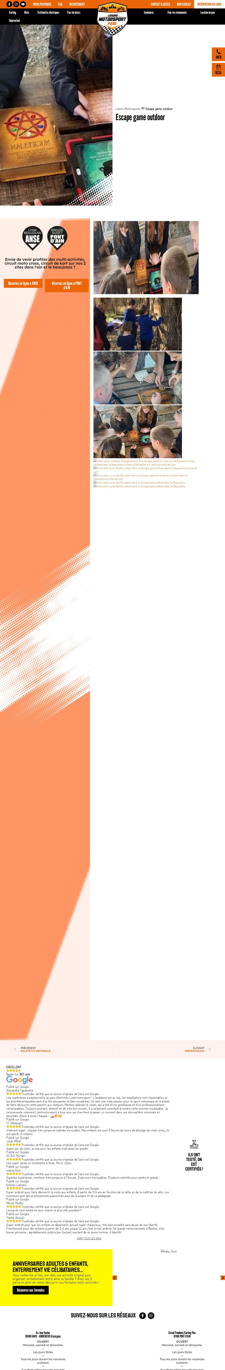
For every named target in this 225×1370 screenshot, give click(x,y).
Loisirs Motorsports (128, 108)
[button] (114, 1277)
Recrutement (77, 4)
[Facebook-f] (9, 4)
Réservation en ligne (209, 4)
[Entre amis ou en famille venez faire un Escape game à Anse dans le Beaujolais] (139, 482)
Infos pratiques (42, 4)
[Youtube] (23, 4)
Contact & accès (160, 4)
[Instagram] (16, 4)
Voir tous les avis (89, 1238)
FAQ (60, 4)
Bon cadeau (184, 4)
